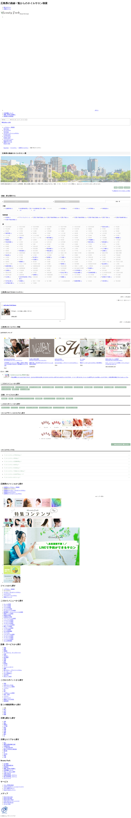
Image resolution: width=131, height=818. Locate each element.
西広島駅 (50, 248)
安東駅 (21, 281)
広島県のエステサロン (10, 492)
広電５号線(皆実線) (80, 217)
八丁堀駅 (105, 248)
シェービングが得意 (9, 624)
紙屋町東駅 (9, 266)
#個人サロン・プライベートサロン (24, 398)
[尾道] (56, 365)
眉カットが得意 (8, 626)
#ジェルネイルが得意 (8, 387)
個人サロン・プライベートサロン (13, 670)
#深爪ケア (15, 389)
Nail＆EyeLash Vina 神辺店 (18, 374)
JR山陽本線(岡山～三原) (25, 209)
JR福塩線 (105, 208)
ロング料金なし (8, 673)
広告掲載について (8, 113)
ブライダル (7, 632)
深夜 (5, 660)
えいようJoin (7, 804)
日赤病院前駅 (92, 272)
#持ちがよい (5, 407)
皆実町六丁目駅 (107, 277)
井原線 (8, 217)
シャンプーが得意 (8, 620)
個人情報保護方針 (8, 765)
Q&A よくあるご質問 (9, 771)
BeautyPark (6, 147)
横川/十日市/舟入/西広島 (10, 749)
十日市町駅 (78, 270)
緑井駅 (49, 257)
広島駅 (104, 250)
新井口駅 (91, 242)
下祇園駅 (91, 239)
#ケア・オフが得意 (35, 387)
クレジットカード (8, 667)
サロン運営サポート (9, 788)
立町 (5, 721)
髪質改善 (6, 701)
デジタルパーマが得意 (10, 610)
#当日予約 (69, 398)
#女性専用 (39, 398)
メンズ (5, 665)
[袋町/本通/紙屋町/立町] (110, 366)
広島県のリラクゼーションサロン (13, 493)
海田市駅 (9, 233)
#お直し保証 (60, 398)
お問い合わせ (7, 773)
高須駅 (90, 268)
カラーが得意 (7, 605)
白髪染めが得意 (8, 617)
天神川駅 (105, 281)
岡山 (5, 709)
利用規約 (6, 767)
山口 (5, 711)
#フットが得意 (25, 389)
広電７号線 (106, 217)
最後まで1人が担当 (9, 699)
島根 (5, 714)
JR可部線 (91, 208)
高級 (5, 647)
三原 (5, 757)
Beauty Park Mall (8, 798)
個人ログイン (7, 7)
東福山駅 (50, 250)
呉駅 (21, 237)
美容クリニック (8, 597)
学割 (5, 683)
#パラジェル (59, 387)
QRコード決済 (7, 676)
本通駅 (63, 277)
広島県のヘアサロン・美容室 (11, 487)
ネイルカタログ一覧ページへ (121, 444)
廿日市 (5, 754)
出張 (5, 654)
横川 (5, 734)
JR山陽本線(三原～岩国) (39, 209)
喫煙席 (5, 651)
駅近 (5, 662)
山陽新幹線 (9, 208)
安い (5, 689)
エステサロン (7, 594)
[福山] (5, 368)
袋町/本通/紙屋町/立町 (9, 744)
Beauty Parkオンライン (10, 790)
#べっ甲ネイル (6, 389)
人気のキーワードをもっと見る (121, 190)
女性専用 (127, 187)
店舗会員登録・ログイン (10, 775)
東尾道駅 (22, 250)
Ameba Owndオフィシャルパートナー (14, 786)
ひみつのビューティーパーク (11, 801)
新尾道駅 (105, 242)
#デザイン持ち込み (32, 407)
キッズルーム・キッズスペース (12, 652)
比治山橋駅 (78, 272)
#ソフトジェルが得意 (22, 387)
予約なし (6, 655)
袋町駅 (35, 274)
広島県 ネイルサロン (23, 147)
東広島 (5, 750)
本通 (5, 729)
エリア (16, 201)
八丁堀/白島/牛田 (8, 747)
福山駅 (8, 255)
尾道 (5, 755)
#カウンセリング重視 (45, 407)
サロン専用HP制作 (9, 785)
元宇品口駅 (9, 281)
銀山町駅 (105, 263)
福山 (5, 723)
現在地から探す (7, 122)
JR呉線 (77, 208)
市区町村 (67, 201)
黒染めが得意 (7, 615)
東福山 (5, 724)
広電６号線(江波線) (94, 217)
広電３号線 (64, 217)
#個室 (11, 398)
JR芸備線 (64, 208)
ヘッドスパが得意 (8, 621)
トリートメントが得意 (10, 618)
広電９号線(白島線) (11, 219)
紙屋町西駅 (78, 281)
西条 (5, 727)
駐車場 (121, 187)
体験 (5, 668)
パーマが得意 (7, 607)
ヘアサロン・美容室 (9, 589)
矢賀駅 (35, 259)
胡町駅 (63, 263)
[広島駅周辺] (32, 366)
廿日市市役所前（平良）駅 (25, 277)
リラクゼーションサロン (10, 595)
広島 (5, 731)
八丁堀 (5, 726)
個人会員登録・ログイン (10, 776)
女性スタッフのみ (8, 685)
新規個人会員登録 (8, 116)
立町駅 (8, 270)
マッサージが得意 (8, 623)
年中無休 (6, 657)
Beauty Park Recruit (8, 802)
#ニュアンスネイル (120, 387)
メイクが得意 (7, 629)
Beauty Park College (9, 799)
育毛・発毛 (7, 694)
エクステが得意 (8, 609)
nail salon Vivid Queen (10, 305)
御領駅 (118, 237)
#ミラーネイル (78, 387)
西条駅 (8, 239)
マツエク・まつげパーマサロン (12, 592)
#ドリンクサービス (58, 407)
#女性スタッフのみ (71, 407)
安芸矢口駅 (105, 226)
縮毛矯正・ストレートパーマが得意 (13, 612)
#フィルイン (68, 387)
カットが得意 (7, 604)
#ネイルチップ (98, 387)
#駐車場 (4, 398)
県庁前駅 (50, 237)
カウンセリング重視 (9, 686)
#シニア (22, 407)
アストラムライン (24, 217)
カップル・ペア (8, 671)
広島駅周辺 (7, 746)
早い (5, 691)
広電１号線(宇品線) (39, 217)
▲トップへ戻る (99, 496)
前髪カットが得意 (8, 613)
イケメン (6, 696)
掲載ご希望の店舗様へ (10, 114)
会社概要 (6, 763)
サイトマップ (7, 778)
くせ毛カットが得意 (9, 693)
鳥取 (5, 712)
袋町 (5, 732)
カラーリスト (7, 697)
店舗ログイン (7, 9)
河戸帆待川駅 (10, 283)
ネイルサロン (13, 147)
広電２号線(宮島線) (53, 217)
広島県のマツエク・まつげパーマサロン (14, 490)
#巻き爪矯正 (88, 387)
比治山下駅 (64, 272)
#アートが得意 (109, 387)
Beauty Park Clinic (8, 797)
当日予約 (6, 675)
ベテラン (6, 688)
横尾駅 (21, 261)
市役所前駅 (9, 242)
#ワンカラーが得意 (48, 387)
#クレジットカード (49, 398)
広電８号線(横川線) (121, 217)
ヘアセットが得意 (8, 628)
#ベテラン (14, 407)
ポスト (97, 110)
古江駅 (8, 277)
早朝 (5, 659)
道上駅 (35, 257)
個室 (116, 187)
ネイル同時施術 (8, 631)
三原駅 (63, 257)
